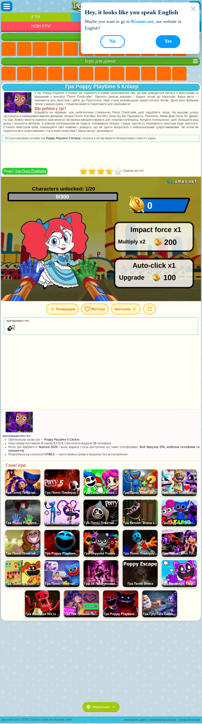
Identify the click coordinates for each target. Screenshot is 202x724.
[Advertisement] (101, 155)
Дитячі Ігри (55, 49)
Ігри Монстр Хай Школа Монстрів (86, 74)
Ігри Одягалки (164, 74)
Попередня (65, 309)
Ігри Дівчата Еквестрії (24, 74)
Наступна (123, 309)
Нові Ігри (41, 26)
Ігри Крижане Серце (148, 74)
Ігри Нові (8, 49)
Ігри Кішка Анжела (133, 74)
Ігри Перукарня (179, 74)
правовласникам (162, 720)
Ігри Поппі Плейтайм (31, 171)
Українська (101, 707)
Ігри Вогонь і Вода (40, 74)
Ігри (36, 17)
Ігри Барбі (55, 74)
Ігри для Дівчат (24, 49)
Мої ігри (98, 309)
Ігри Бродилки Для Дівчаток (102, 74)
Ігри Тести (71, 74)
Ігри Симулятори (40, 49)
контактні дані (135, 720)
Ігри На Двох (71, 49)
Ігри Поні (8, 74)
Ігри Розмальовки (117, 74)
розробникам (189, 720)
